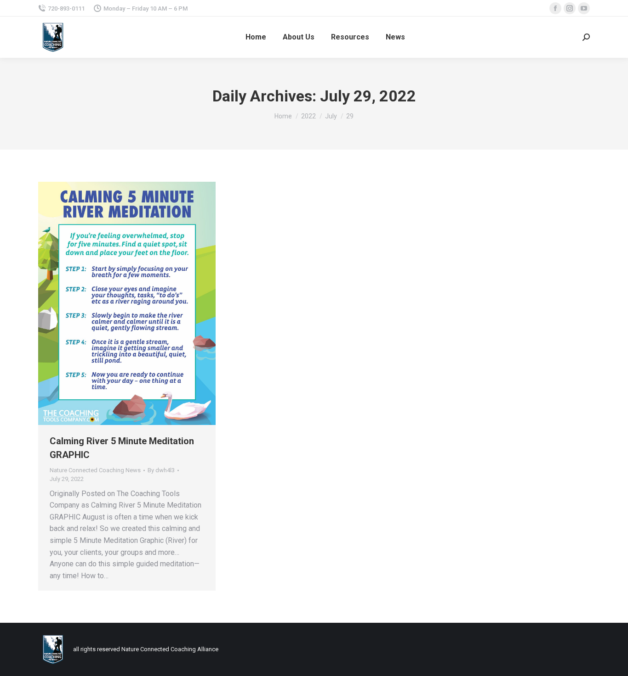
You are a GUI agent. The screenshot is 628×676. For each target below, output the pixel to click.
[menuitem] (256, 37)
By (161, 470)
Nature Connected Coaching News (95, 470)
